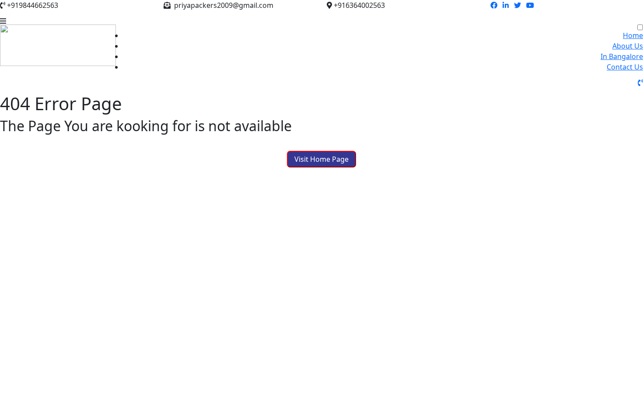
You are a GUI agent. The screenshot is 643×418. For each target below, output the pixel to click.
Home (633, 35)
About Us (627, 46)
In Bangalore (622, 56)
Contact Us (625, 67)
